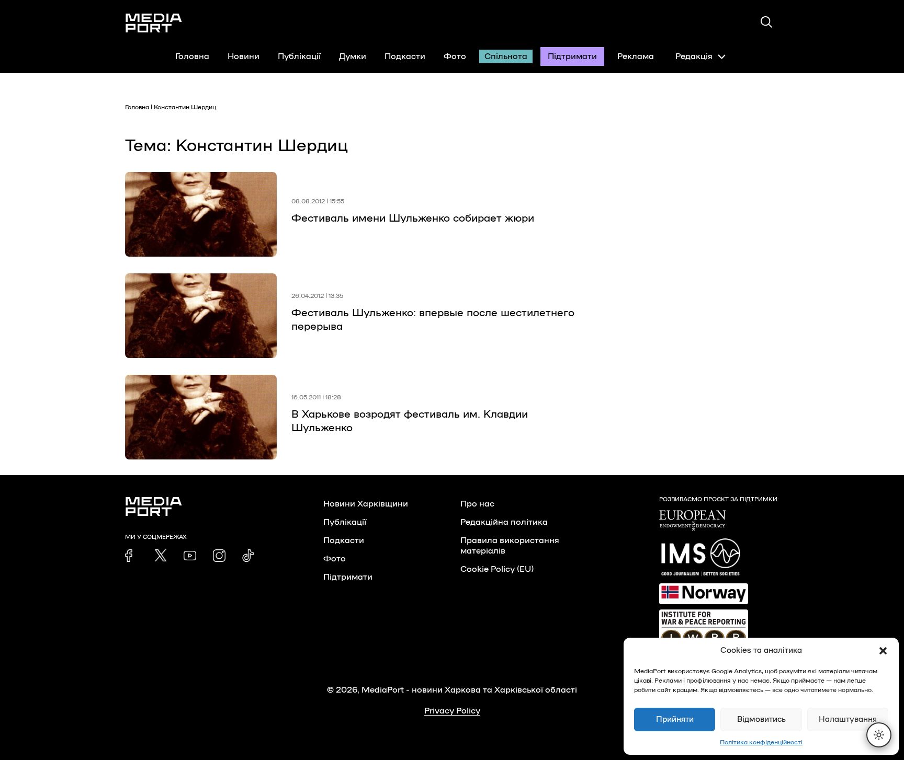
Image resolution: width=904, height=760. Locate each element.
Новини (243, 56)
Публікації (299, 56)
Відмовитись (761, 719)
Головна (192, 56)
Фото (455, 56)
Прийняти (675, 719)
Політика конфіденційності (761, 742)
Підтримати (572, 56)
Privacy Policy (452, 711)
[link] (131, 555)
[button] (883, 651)
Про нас (477, 504)
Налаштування (848, 719)
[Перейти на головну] (154, 23)
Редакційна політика (504, 522)
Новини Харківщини (365, 504)
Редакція (694, 56)
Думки (352, 56)
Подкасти (405, 56)
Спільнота (505, 56)
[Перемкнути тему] (878, 734)
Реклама (635, 56)
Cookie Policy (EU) (497, 569)
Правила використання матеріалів (509, 545)
